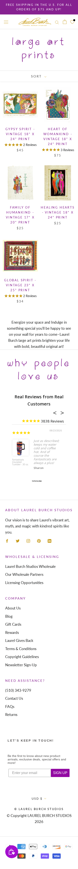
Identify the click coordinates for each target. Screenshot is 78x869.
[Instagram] (28, 541)
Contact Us (14, 698)
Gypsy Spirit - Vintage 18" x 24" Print (20, 134)
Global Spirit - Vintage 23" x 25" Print (20, 285)
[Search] (57, 22)
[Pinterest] (39, 541)
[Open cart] (65, 22)
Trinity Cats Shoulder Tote (24, 461)
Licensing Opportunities (24, 582)
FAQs (9, 706)
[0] (72, 22)
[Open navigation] (6, 22)
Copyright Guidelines (22, 656)
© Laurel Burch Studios (38, 809)
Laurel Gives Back (19, 640)
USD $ (37, 798)
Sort (37, 76)
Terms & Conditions (20, 648)
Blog (9, 616)
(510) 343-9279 (18, 690)
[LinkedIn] (49, 541)
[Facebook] (7, 541)
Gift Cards (13, 624)
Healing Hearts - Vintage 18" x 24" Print (58, 212)
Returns (11, 714)
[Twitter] (18, 541)
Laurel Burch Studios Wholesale (30, 566)
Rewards (12, 632)
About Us (13, 608)
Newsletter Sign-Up (21, 665)
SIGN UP (60, 773)
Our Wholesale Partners (24, 574)
